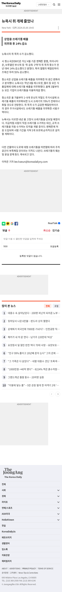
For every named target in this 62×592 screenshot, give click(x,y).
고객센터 (13, 572)
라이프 (5, 501)
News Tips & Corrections (28, 572)
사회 (4, 490)
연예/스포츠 (7, 507)
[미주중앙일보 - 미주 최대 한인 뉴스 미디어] (11, 4)
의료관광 (6, 555)
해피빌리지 (7, 560)
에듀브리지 (7, 537)
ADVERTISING (14, 568)
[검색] (54, 4)
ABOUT (5, 568)
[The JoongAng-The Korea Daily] (13, 473)
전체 (48, 305)
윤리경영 (5, 572)
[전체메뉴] (59, 4)
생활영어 (6, 543)
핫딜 (4, 525)
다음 (57, 394)
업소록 (5, 549)
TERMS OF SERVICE (45, 568)
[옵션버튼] (58, 28)
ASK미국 (6, 513)
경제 (4, 495)
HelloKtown (8, 519)
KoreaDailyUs (8, 531)
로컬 (56, 305)
